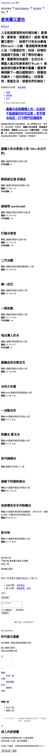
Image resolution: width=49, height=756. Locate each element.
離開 (14, 751)
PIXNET (12, 718)
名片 (8, 98)
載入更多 (5, 598)
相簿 (8, 92)
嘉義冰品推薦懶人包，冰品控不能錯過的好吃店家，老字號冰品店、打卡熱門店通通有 (25, 113)
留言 (25, 578)
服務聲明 (27, 721)
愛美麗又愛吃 (13, 19)
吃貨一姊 (5, 564)
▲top (3, 593)
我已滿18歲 (6, 751)
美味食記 (21, 585)
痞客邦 (19, 578)
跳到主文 (5, 26)
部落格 (9, 95)
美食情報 (22, 87)
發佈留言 (5, 613)
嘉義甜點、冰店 (24, 588)
